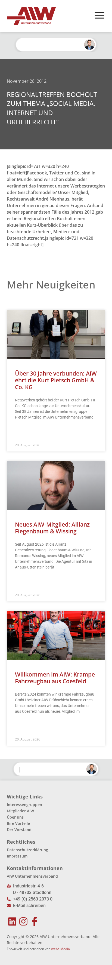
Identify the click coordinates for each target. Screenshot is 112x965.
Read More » (25, 431)
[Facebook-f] (34, 921)
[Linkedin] (12, 921)
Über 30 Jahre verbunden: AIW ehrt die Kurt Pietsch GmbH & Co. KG (56, 380)
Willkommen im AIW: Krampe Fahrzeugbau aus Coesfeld (55, 678)
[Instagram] (23, 921)
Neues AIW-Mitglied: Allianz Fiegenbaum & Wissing (52, 528)
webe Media (60, 948)
